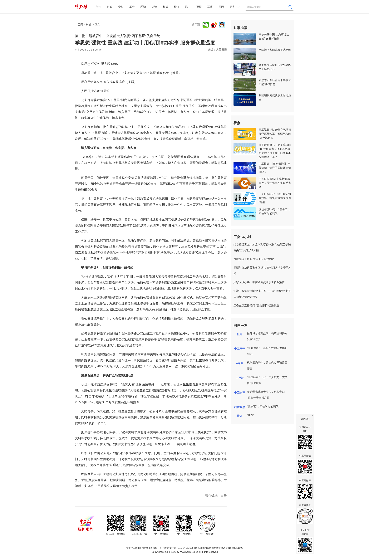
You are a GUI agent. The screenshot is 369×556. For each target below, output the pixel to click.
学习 (98, 6)
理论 (143, 6)
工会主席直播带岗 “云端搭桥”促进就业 (256, 305)
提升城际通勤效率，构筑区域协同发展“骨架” (267, 336)
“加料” (250, 415)
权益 (165, 6)
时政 (109, 6)
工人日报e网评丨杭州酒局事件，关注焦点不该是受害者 (275, 182)
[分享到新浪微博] (214, 25)
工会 (132, 6)
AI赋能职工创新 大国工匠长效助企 (254, 259)
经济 (176, 6)
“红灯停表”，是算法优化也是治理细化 (267, 350)
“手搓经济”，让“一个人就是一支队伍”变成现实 (267, 380)
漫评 (239, 415)
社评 (239, 334)
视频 (199, 6)
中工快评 (239, 392)
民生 (187, 6)
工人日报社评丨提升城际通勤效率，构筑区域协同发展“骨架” (275, 198)
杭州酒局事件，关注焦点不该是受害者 (267, 365)
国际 (221, 6)
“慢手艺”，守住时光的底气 (262, 406)
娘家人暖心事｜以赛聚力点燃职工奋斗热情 (259, 282)
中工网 (79, 24)
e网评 (239, 363)
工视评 (240, 377)
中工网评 (239, 348)
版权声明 (144, 548)
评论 (154, 6)
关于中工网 (132, 548)
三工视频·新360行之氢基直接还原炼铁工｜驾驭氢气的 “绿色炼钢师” (275, 133)
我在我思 (239, 407)
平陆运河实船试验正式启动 (275, 49)
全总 (121, 6)
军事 (210, 6)
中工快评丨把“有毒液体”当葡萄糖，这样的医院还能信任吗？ (275, 167)
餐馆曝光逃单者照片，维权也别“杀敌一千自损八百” (266, 394)
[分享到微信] (206, 25)
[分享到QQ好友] (222, 25)
